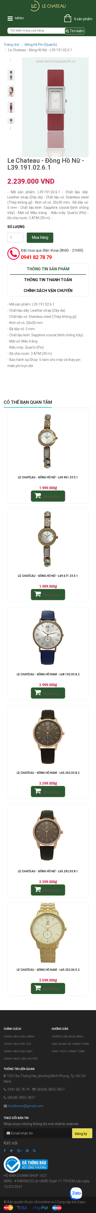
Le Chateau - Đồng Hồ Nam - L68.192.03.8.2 (48, 674)
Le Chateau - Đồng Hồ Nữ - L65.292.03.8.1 (48, 871)
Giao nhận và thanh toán (70, 1044)
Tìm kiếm (76, 31)
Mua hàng (40, 237)
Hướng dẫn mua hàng (67, 1036)
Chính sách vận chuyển (21, 1058)
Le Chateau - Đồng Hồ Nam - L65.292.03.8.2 (48, 773)
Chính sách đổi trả (17, 1044)
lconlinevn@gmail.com (25, 1106)
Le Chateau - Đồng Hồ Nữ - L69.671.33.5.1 (48, 576)
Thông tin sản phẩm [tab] (48, 269)
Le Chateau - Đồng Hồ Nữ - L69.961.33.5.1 (48, 477)
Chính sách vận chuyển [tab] (48, 290)
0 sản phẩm (83, 19)
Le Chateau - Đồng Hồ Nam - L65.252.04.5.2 (48, 969)
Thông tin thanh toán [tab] (48, 279)
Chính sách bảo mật (18, 1051)
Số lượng (16, 227)
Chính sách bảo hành (19, 1036)
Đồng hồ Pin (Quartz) (41, 45)
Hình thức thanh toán (68, 1051)
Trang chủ (11, 45)
